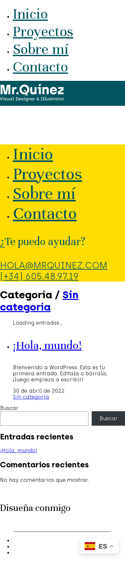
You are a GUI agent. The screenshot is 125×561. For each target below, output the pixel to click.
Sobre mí (41, 49)
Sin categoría (39, 301)
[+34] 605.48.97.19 (39, 276)
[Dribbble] (16, 553)
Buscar (9, 408)
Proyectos (43, 31)
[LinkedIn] (16, 547)
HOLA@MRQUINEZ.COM (53, 265)
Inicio (30, 14)
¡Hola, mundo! (47, 345)
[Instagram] (16, 541)
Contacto (40, 67)
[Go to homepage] (32, 100)
